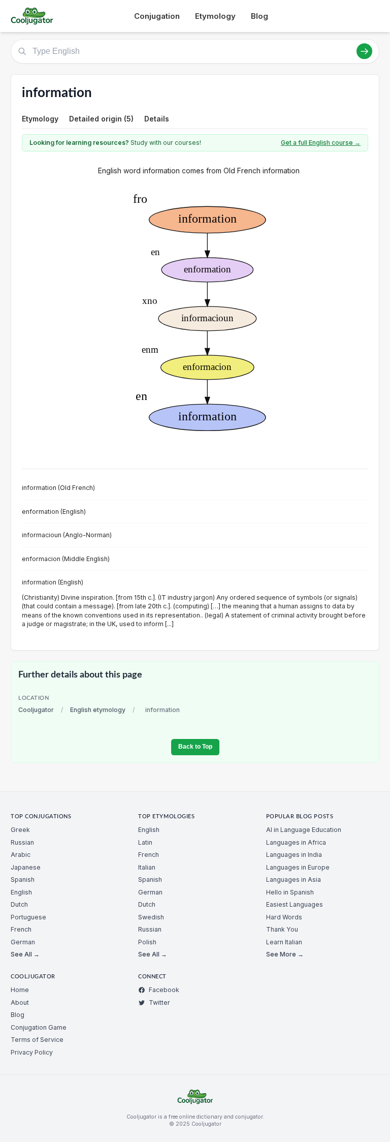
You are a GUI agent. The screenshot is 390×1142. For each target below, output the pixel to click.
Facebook (164, 990)
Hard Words (284, 917)
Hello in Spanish (290, 892)
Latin (145, 842)
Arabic (20, 854)
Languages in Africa (296, 842)
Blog (259, 16)
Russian (22, 842)
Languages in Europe (298, 867)
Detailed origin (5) (101, 118)
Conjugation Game (39, 1027)
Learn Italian (284, 942)
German (23, 942)
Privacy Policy (32, 1052)
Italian (146, 867)
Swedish (151, 917)
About (20, 1002)
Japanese (26, 867)
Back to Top (195, 746)
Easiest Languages (294, 904)
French (21, 929)
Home (20, 990)
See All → (25, 954)
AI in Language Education (303, 830)
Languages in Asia (293, 879)
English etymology (97, 710)
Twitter (159, 1002)
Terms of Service (37, 1039)
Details (156, 118)
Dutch (19, 904)
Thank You (282, 929)
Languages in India (294, 854)
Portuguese (28, 917)
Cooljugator (36, 710)
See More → (285, 954)
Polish (147, 942)
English (21, 892)
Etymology (215, 16)
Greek (20, 830)
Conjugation (157, 16)
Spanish (23, 879)
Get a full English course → (321, 142)
